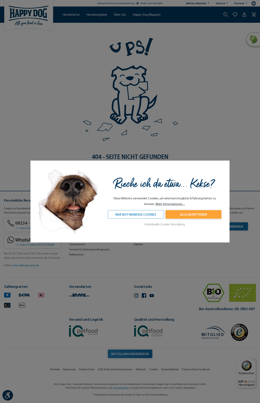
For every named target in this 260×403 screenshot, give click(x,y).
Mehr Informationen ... (170, 204)
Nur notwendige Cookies (135, 215)
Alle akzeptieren (193, 215)
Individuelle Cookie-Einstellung (164, 224)
